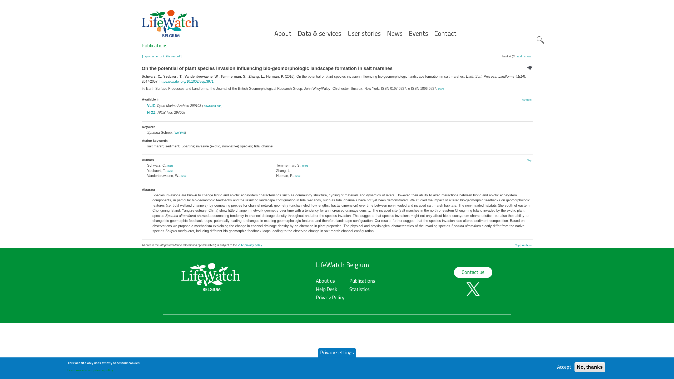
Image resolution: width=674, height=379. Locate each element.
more (441, 88)
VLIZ (151, 106)
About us (325, 281)
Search (540, 40)
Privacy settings (337, 352)
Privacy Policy (330, 297)
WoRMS (180, 132)
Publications (154, 45)
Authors (527, 99)
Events (418, 33)
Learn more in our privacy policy (90, 369)
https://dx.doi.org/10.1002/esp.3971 (187, 81)
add (519, 56)
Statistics (359, 289)
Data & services (319, 33)
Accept (564, 367)
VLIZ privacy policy (250, 245)
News (395, 33)
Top (529, 160)
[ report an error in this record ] (161, 56)
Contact (445, 33)
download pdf (212, 105)
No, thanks (590, 367)
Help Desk (326, 289)
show (527, 56)
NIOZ (151, 112)
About (282, 33)
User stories (364, 33)
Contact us (473, 272)
